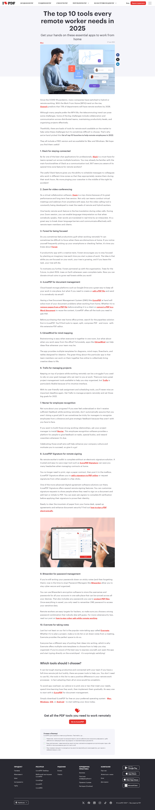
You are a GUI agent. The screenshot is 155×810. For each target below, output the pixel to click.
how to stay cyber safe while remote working (76, 618)
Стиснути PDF (62, 3)
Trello (105, 380)
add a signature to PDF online (84, 475)
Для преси (104, 782)
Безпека (82, 773)
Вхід (127, 3)
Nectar (60, 431)
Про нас (104, 770)
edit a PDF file (98, 291)
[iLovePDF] (9, 3)
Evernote (105, 630)
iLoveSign (39, 780)
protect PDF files (101, 599)
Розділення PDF (44, 3)
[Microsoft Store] (131, 785)
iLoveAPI (39, 784)
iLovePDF (96, 300)
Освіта (59, 774)
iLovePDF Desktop (42, 770)
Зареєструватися (138, 3)
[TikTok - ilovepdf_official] (105, 803)
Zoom (75, 195)
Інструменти (18, 782)
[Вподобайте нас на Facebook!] (89, 803)
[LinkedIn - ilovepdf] (94, 803)
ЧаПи (16, 786)
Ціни (15, 778)
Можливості (18, 774)
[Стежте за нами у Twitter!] (83, 803)
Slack (95, 156)
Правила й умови (85, 782)
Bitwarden (96, 583)
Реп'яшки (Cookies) (86, 786)
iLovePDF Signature (89, 463)
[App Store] (131, 773)
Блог (102, 778)
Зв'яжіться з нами (107, 774)
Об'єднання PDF (26, 3)
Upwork (44, 106)
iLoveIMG (39, 788)
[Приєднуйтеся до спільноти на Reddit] (111, 803)
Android (60, 702)
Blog (41, 43)
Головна (17, 770)
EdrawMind (100, 342)
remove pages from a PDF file (53, 307)
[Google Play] (131, 768)
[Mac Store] (131, 779)
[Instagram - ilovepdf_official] (100, 803)
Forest (54, 247)
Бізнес (59, 770)
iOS (51, 702)
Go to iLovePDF (77, 722)
